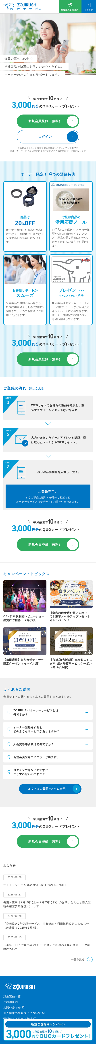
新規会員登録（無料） (45, 121)
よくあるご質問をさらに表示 (47, 788)
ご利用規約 (10, 1002)
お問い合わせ (12, 1007)
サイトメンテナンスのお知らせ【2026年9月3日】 (36, 885)
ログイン (88, 10)
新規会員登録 (70, 10)
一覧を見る (77, 959)
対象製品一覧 (12, 996)
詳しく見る (36, 388)
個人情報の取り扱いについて (22, 1013)
